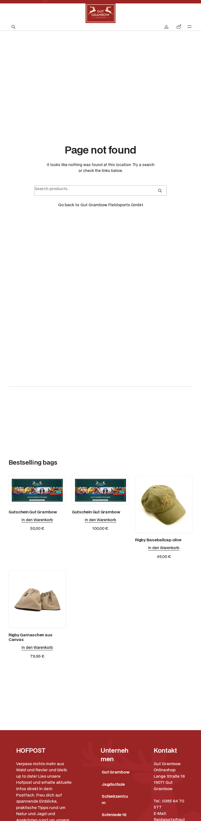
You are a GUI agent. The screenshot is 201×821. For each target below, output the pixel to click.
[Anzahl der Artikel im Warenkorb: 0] (178, 27)
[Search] (159, 191)
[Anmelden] (166, 27)
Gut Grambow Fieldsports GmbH (111, 204)
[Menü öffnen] (189, 27)
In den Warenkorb (37, 519)
